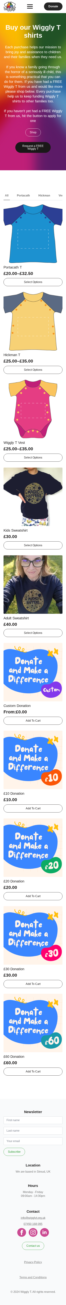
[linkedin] (44, 1232)
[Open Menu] (30, 6)
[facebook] (21, 1232)
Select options (33, 282)
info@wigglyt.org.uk (33, 1217)
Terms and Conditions (33, 1277)
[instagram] (33, 1232)
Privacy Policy (33, 1262)
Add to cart (33, 720)
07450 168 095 (33, 1223)
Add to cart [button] (33, 808)
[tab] (7, 195)
